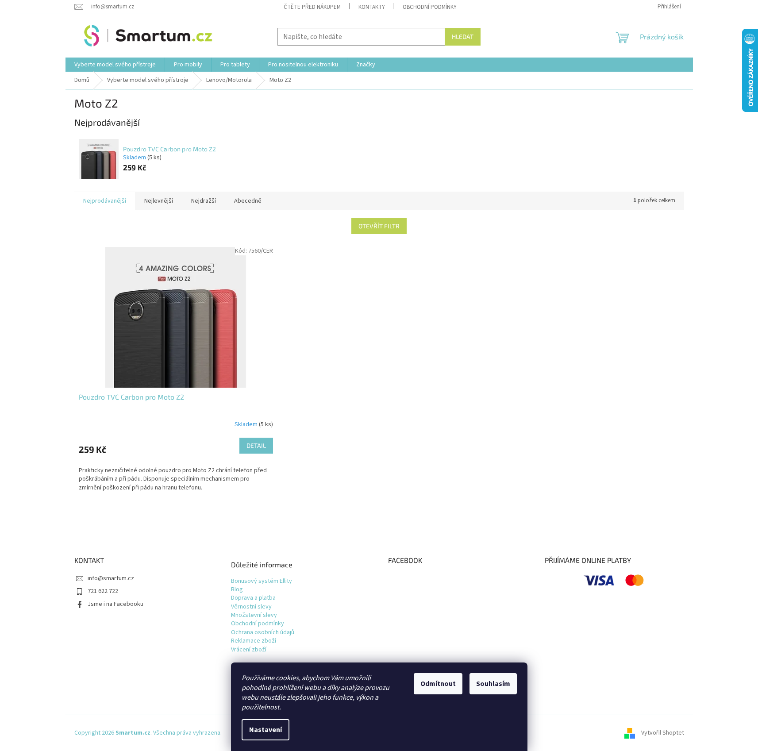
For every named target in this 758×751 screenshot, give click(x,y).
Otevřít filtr (379, 226)
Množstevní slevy (254, 615)
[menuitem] (115, 65)
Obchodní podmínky (430, 7)
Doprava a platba (253, 598)
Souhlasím (493, 684)
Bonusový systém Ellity (261, 581)
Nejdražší (203, 200)
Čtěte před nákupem (312, 7)
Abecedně (248, 200)
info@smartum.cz (111, 578)
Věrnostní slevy (251, 607)
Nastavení (265, 730)
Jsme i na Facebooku (115, 604)
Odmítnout (438, 684)
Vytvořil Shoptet (662, 732)
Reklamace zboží (253, 641)
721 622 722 (103, 591)
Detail (256, 445)
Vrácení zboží (248, 650)
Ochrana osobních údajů (262, 632)
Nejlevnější (158, 200)
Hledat (462, 36)
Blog (237, 589)
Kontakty (371, 7)
